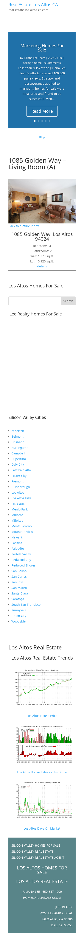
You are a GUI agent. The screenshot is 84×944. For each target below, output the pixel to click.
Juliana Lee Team (34, 58)
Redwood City (21, 560)
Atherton (17, 431)
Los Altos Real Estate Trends (42, 657)
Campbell (18, 453)
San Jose (17, 582)
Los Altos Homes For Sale (35, 285)
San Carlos (19, 576)
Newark (16, 537)
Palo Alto (17, 548)
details (42, 266)
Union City (18, 616)
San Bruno (18, 571)
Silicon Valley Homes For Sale (35, 845)
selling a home (32, 63)
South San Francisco (25, 604)
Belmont (17, 436)
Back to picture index (23, 226)
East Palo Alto (21, 470)
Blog (42, 137)
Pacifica (16, 543)
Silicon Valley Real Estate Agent (37, 857)
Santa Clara (19, 593)
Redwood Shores (23, 565)
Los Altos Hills (21, 498)
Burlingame (19, 448)
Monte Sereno (21, 526)
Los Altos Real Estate (35, 647)
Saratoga (17, 599)
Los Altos (17, 492)
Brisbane (17, 442)
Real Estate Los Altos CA (33, 5)
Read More (42, 111)
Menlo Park (19, 509)
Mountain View (22, 532)
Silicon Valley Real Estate (32, 851)
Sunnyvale (18, 610)
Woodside (18, 621)
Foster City (18, 476)
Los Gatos (18, 504)
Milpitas (17, 520)
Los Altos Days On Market (42, 828)
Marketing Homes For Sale (42, 48)
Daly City (17, 464)
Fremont (17, 481)
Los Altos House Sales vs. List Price (42, 772)
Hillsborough (20, 487)
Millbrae (17, 515)
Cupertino (18, 459)
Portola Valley (21, 554)
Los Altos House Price (42, 716)
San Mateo (19, 588)
